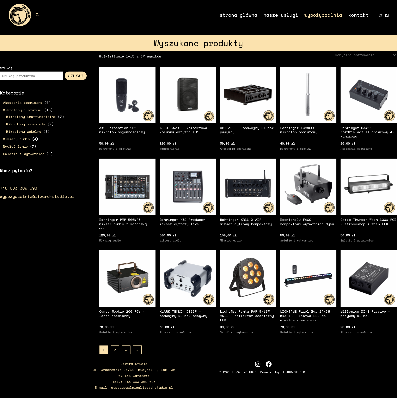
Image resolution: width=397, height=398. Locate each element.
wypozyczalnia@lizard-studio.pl (37, 196)
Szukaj (6, 68)
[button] (37, 15)
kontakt (358, 14)
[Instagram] (381, 15)
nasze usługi (280, 14)
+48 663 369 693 (18, 188)
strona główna (238, 14)
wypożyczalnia (323, 14)
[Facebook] (387, 15)
